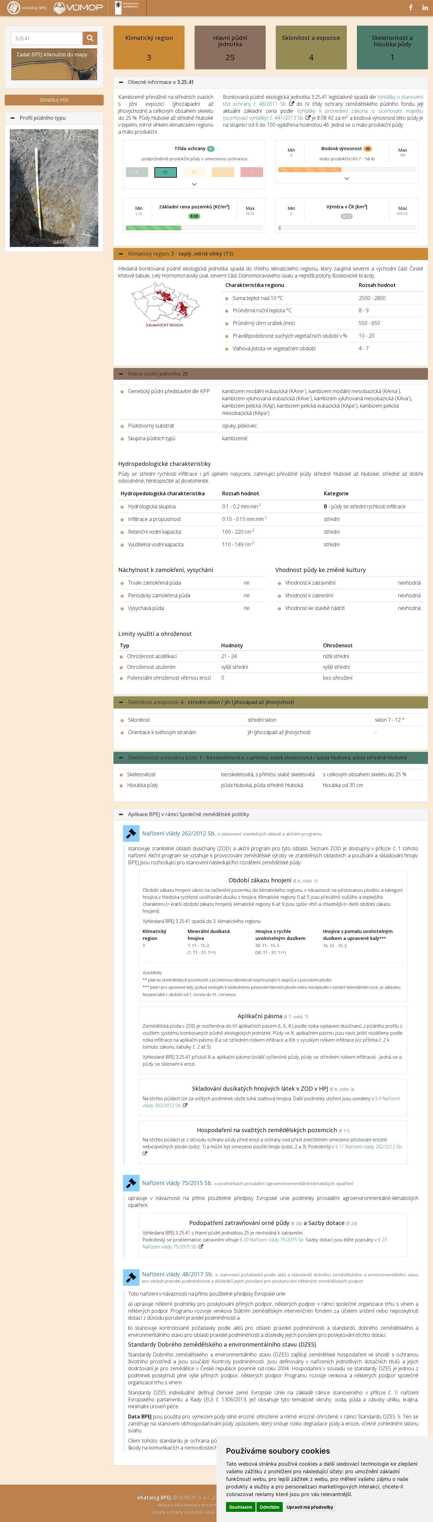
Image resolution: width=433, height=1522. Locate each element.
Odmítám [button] (270, 1507)
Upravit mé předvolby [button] (310, 1507)
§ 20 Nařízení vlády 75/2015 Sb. (272, 1240)
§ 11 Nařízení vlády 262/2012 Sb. (369, 1147)
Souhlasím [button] (240, 1507)
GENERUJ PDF (54, 100)
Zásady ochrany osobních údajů (184, 1512)
